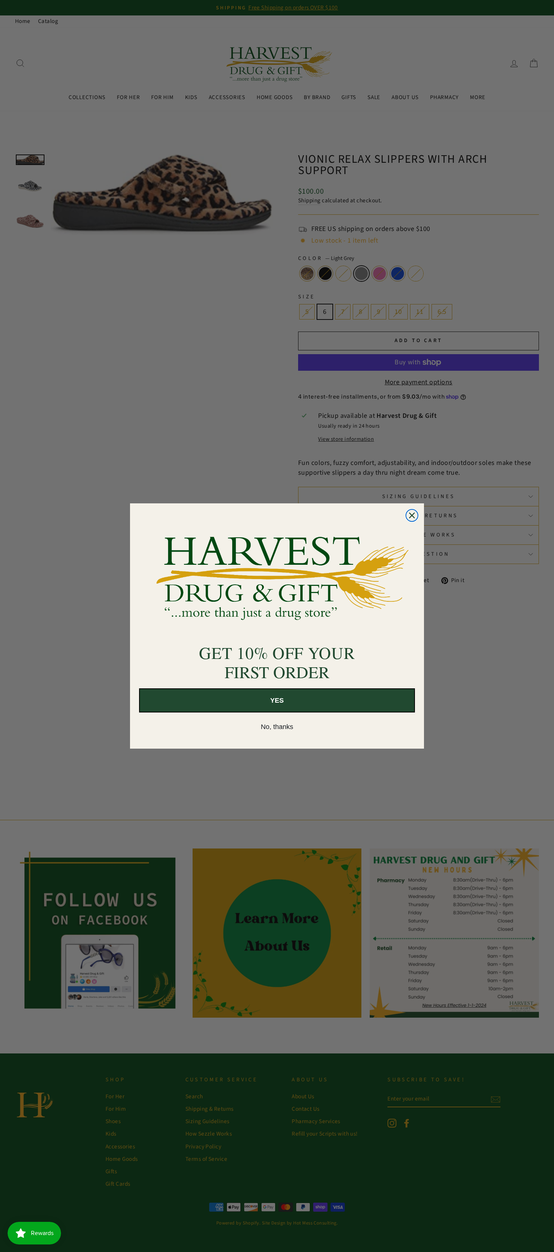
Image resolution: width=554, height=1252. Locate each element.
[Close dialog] (412, 515)
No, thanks (277, 727)
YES (277, 700)
